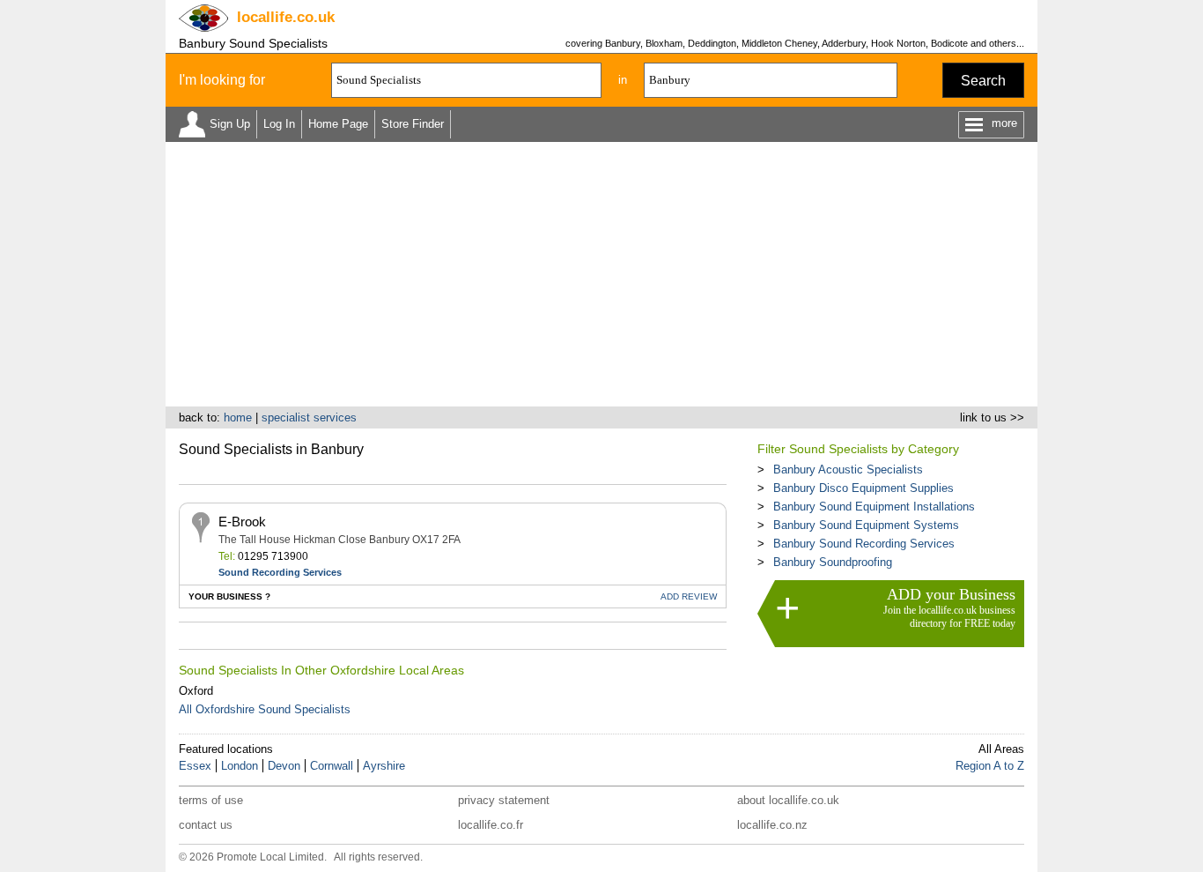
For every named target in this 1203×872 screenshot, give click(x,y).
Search (983, 80)
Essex (195, 765)
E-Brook (242, 521)
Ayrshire (384, 765)
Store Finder (412, 123)
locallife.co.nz (772, 824)
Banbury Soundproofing (832, 562)
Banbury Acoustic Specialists (848, 469)
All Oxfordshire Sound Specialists (265, 709)
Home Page (338, 123)
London (239, 765)
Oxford (196, 690)
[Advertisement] (601, 274)
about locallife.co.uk (788, 800)
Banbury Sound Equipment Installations (874, 506)
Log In (279, 123)
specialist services (309, 417)
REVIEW (689, 596)
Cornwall (331, 765)
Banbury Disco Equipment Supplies (863, 488)
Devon (284, 765)
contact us (205, 824)
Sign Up (230, 123)
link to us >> (992, 417)
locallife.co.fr (490, 824)
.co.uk (286, 17)
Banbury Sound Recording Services (864, 543)
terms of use (211, 800)
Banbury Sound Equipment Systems (866, 525)
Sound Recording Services (280, 572)
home (238, 417)
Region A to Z (990, 765)
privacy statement (504, 800)
